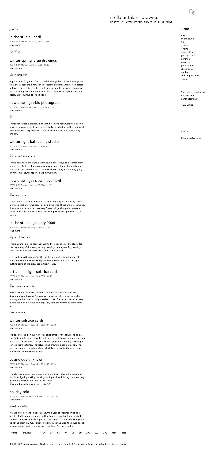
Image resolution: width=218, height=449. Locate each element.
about (148, 22)
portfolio (185, 58)
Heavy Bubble (192, 12)
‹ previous (26, 432)
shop (169, 22)
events (184, 48)
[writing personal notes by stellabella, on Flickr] (22, 286)
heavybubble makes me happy (110, 444)
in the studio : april (25, 37)
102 (105, 432)
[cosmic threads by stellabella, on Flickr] (18, 195)
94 (44, 432)
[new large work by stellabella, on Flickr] (19, 74)
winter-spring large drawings (33, 60)
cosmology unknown (26, 359)
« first (14, 432)
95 (51, 432)
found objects (188, 52)
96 (58, 432)
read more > (16, 44)
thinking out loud (190, 75)
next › (115, 432)
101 (96, 432)
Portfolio (116, 22)
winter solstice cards (27, 320)
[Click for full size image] (31, 384)
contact (185, 28)
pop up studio (188, 55)
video (184, 78)
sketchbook (187, 68)
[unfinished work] (19, 51)
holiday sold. (20, 391)
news (184, 35)
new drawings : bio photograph (35, 102)
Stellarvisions (68, 334)
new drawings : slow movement (35, 180)
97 (65, 432)
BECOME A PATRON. (191, 137)
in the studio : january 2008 (32, 222)
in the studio (187, 38)
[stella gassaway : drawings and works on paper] (11, 117)
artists (184, 45)
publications (187, 65)
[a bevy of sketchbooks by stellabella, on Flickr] (22, 156)
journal (159, 22)
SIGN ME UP (187, 105)
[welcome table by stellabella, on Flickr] (18, 406)
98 (73, 432)
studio (184, 72)
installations (133, 22)
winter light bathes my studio (34, 141)
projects (185, 62)
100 (88, 432)
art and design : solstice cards (34, 271)
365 (183, 42)
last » (125, 432)
